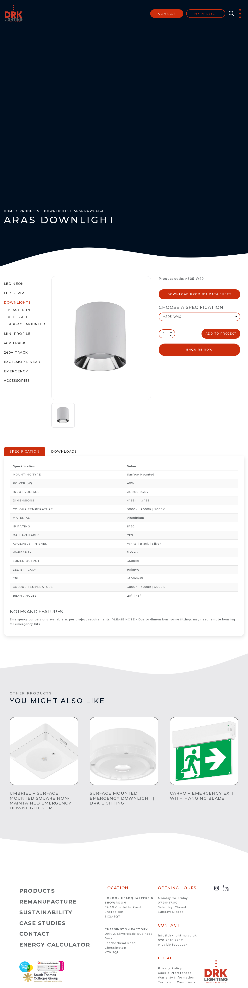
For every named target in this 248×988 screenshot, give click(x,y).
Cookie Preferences (175, 973)
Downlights (17, 302)
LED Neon (14, 284)
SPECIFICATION (25, 451)
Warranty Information (176, 977)
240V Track (16, 352)
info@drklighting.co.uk (177, 935)
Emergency (16, 371)
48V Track (15, 343)
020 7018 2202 (170, 940)
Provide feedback (173, 944)
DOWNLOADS (64, 451)
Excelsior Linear (22, 362)
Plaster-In (19, 310)
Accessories (17, 380)
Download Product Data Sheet (199, 294)
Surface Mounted (26, 324)
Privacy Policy (170, 968)
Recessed (17, 317)
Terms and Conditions (176, 982)
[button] (230, 13)
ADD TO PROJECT (221, 333)
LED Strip (14, 293)
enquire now (199, 349)
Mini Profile (17, 334)
